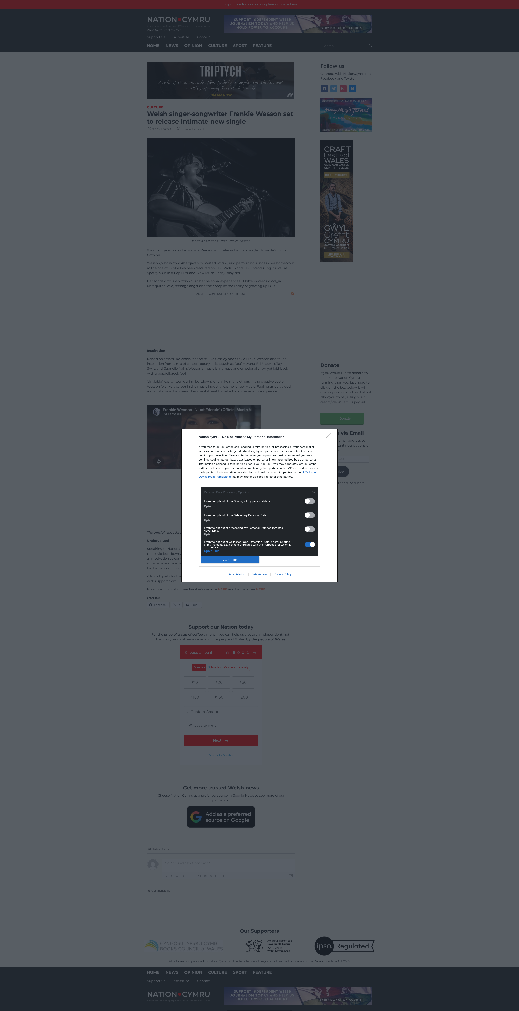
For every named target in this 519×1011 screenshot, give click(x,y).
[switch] (310, 501)
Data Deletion (236, 574)
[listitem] (259, 492)
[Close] (329, 437)
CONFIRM (230, 559)
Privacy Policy (282, 574)
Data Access (259, 574)
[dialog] (259, 505)
